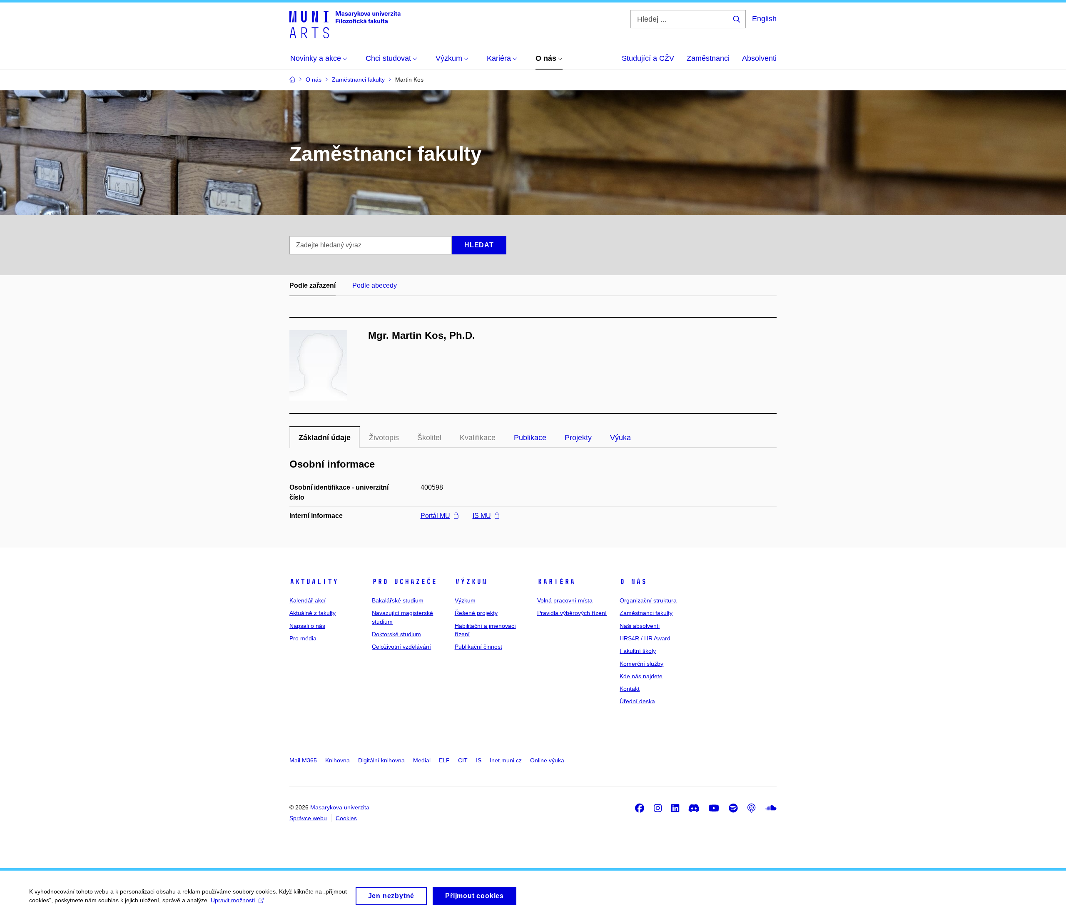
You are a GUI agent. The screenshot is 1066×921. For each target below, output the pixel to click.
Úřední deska (637, 701)
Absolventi (759, 58)
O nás (633, 581)
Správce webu (308, 818)
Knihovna (337, 760)
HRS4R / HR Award (645, 638)
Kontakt (630, 688)
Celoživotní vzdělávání (401, 646)
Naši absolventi (640, 625)
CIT (463, 760)
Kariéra (556, 581)
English (764, 19)
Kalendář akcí (307, 600)
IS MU (482, 515)
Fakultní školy (638, 650)
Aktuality (313, 581)
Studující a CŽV (648, 58)
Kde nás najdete (641, 676)
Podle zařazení (312, 285)
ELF (444, 760)
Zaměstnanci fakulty (646, 613)
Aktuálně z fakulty (312, 613)
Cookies (346, 818)
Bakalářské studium (397, 600)
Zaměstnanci (708, 58)
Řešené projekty (476, 613)
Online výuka (547, 760)
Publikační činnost (478, 646)
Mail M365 (303, 760)
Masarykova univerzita (339, 807)
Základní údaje (325, 437)
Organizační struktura (648, 600)
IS (478, 760)
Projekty (578, 437)
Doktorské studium (396, 634)
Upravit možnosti (233, 900)
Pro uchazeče (404, 581)
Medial (422, 760)
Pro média (302, 638)
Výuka (620, 437)
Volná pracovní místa (565, 600)
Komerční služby (641, 663)
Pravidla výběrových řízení (572, 613)
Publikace (530, 437)
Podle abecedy (374, 285)
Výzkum (471, 581)
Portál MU (435, 515)
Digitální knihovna (381, 760)
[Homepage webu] (345, 24)
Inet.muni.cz (506, 760)
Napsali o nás (307, 625)
